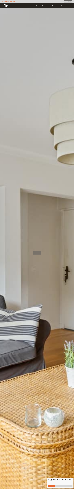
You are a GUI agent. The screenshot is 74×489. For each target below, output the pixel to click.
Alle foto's (37, 252)
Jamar (5, 5)
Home (37, 5)
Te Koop (42, 5)
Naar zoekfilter (68, 1)
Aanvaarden (51, 485)
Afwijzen (58, 485)
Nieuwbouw (54, 5)
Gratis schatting (62, 5)
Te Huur (48, 5)
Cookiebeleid (52, 480)
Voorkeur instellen (67, 485)
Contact (70, 5)
